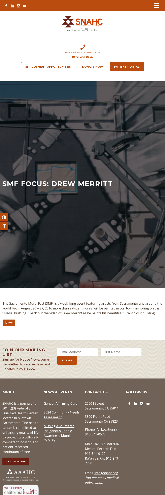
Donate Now (92, 66)
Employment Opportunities (48, 66)
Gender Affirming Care (60, 403)
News (9, 323)
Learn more (16, 461)
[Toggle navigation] (156, 5)
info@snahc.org (106, 473)
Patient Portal (127, 66)
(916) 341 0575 (82, 56)
